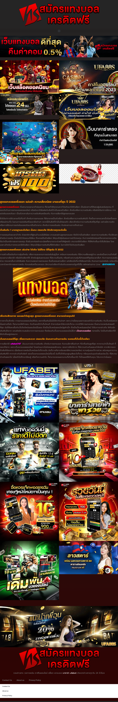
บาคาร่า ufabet (70, 673)
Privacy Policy (35, 680)
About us (20, 680)
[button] (59, 31)
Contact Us (7, 680)
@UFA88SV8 (108, 264)
